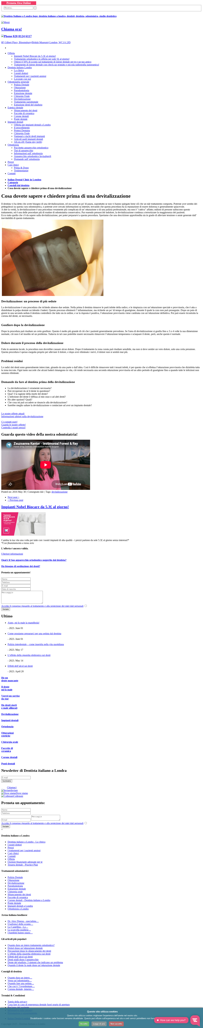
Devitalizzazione (22, 99)
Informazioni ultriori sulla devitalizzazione (22, 416)
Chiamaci (11, 787)
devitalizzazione (60, 491)
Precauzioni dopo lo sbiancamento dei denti (29, 951)
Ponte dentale (20, 119)
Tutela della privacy (17, 1001)
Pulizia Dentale (21, 84)
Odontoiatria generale (18, 81)
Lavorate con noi (22, 79)
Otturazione (20, 87)
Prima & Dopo (21, 167)
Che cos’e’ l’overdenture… (21, 986)
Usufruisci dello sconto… (20, 924)
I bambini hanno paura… (20, 932)
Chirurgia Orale (22, 96)
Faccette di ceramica (24, 113)
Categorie (13, 182)
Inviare (14, 790)
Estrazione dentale (23, 93)
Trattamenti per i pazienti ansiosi (30, 76)
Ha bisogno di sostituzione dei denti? (20, 566)
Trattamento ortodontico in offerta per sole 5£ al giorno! (41, 59)
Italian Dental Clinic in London (24, 179)
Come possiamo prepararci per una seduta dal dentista (34, 633)
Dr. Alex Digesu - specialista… (23, 921)
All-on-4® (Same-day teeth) (28, 142)
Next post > (13, 497)
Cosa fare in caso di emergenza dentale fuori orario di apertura (39, 1004)
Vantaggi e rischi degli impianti (29, 136)
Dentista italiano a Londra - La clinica (26, 841)
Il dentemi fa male (6, 688)
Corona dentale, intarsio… (21, 989)
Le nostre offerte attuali (12, 413)
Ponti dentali (8, 763)
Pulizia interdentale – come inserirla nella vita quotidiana (36, 644)
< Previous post (15, 500)
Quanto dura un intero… (20, 977)
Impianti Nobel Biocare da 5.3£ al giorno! (35, 56)
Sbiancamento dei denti (25, 110)
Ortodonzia (13, 144)
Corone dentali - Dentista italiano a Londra (29, 900)
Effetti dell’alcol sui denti (20, 666)
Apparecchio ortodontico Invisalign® (32, 156)
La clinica (19, 70)
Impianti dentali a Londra (20, 906)
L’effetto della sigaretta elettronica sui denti (29, 655)
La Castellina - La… (18, 927)
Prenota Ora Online (19, 2)
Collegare (18, 796)
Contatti (12, 173)
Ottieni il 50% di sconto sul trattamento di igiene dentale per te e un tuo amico (52, 61)
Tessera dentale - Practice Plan (23, 864)
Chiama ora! (11, 29)
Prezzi (11, 162)
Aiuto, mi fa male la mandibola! (23, 622)
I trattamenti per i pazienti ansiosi (24, 850)
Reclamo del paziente (18, 1007)
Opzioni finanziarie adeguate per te (25, 862)
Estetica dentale (15, 107)
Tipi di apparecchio (23, 150)
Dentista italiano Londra (20, 67)
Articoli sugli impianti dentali (28, 139)
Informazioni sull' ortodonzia (28, 153)
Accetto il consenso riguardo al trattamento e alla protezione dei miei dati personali (42, 606)
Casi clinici (13, 164)
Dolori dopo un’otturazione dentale (25, 948)
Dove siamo (22, 793)
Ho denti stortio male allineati (9, 706)
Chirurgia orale (9, 742)
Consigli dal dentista (18, 185)
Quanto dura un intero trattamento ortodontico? (31, 945)
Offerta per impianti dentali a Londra (32, 124)
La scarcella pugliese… (19, 929)
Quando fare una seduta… (21, 983)
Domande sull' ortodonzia (27, 159)
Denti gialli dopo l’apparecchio (23, 959)
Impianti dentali (15, 122)
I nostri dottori (21, 73)
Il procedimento (22, 127)
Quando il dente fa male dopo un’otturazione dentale (34, 965)
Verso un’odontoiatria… (20, 980)
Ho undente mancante (9, 679)
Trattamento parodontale (26, 102)
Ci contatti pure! (9, 421)
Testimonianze (21, 170)
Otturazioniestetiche (7, 734)
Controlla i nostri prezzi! (13, 427)
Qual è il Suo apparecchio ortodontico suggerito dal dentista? (33, 560)
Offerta (11, 53)
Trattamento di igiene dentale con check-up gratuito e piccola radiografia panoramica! (56, 64)
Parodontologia (21, 90)
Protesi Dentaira (22, 130)
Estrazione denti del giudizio (28, 104)
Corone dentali (21, 116)
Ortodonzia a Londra (18, 908)
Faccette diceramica (7, 749)
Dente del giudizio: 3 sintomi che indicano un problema (35, 962)
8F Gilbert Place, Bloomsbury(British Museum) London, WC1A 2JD (36, 42)
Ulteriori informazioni (12, 553)
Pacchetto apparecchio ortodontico (31, 147)
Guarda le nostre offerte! (13, 424)
